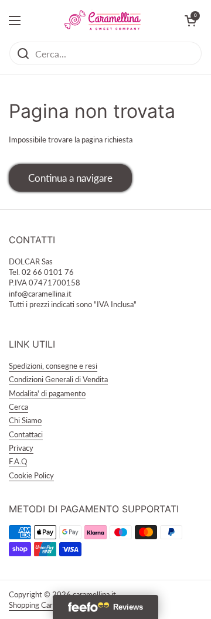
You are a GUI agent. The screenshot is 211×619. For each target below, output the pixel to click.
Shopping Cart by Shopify (51, 605)
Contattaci (26, 434)
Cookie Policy (31, 475)
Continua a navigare (70, 178)
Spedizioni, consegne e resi (53, 365)
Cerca (18, 406)
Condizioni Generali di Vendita (58, 379)
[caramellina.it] (102, 20)
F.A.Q (18, 461)
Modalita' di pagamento (47, 393)
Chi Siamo (25, 420)
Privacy (21, 448)
